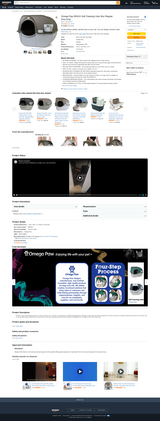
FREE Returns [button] (65, 31)
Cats (21, 11)
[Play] (13, 195)
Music (56, 7)
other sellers (82, 34)
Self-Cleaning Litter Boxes (50, 11)
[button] (4, 7)
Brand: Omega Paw (66, 21)
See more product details (69, 85)
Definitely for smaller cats (37, 163)
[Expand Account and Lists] (141, 3)
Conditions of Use (56, 415)
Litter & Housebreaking (29, 11)
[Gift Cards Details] (42, 7)
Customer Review (23, 163)
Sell (45, 7)
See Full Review (51, 163)
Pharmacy (63, 7)
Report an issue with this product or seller (75, 89)
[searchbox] (67, 3)
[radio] (25, 52)
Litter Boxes (39, 11)
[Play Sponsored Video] (80, 371)
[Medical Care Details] (33, 7)
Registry (50, 7)
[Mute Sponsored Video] (54, 379)
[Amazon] (6, 2)
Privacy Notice (66, 415)
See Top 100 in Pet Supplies (49, 236)
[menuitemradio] (143, 195)
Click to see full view (37, 49)
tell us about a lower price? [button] (32, 213)
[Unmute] (146, 195)
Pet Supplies (15, 11)
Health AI (10, 7)
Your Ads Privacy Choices (100, 415)
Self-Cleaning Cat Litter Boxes (28, 238)
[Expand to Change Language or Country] (127, 3)
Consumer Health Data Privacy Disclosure (81, 415)
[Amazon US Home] (55, 411)
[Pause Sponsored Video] (54, 375)
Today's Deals (19, 7)
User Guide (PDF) (17, 326)
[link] (26, 116)
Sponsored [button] (14, 359)
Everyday (70, 7)
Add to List (129, 63)
